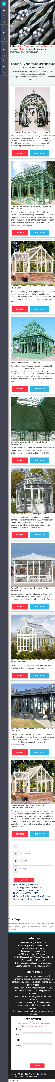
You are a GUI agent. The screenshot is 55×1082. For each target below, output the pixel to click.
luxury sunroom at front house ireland (33, 976)
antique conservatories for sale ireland (33, 1002)
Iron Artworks (26, 46)
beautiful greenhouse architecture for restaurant (26, 924)
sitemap (40, 1076)
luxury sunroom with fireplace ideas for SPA (33, 988)
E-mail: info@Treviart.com (26, 884)
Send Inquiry (39, 153)
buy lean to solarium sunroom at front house (33, 979)
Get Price (20, 153)
